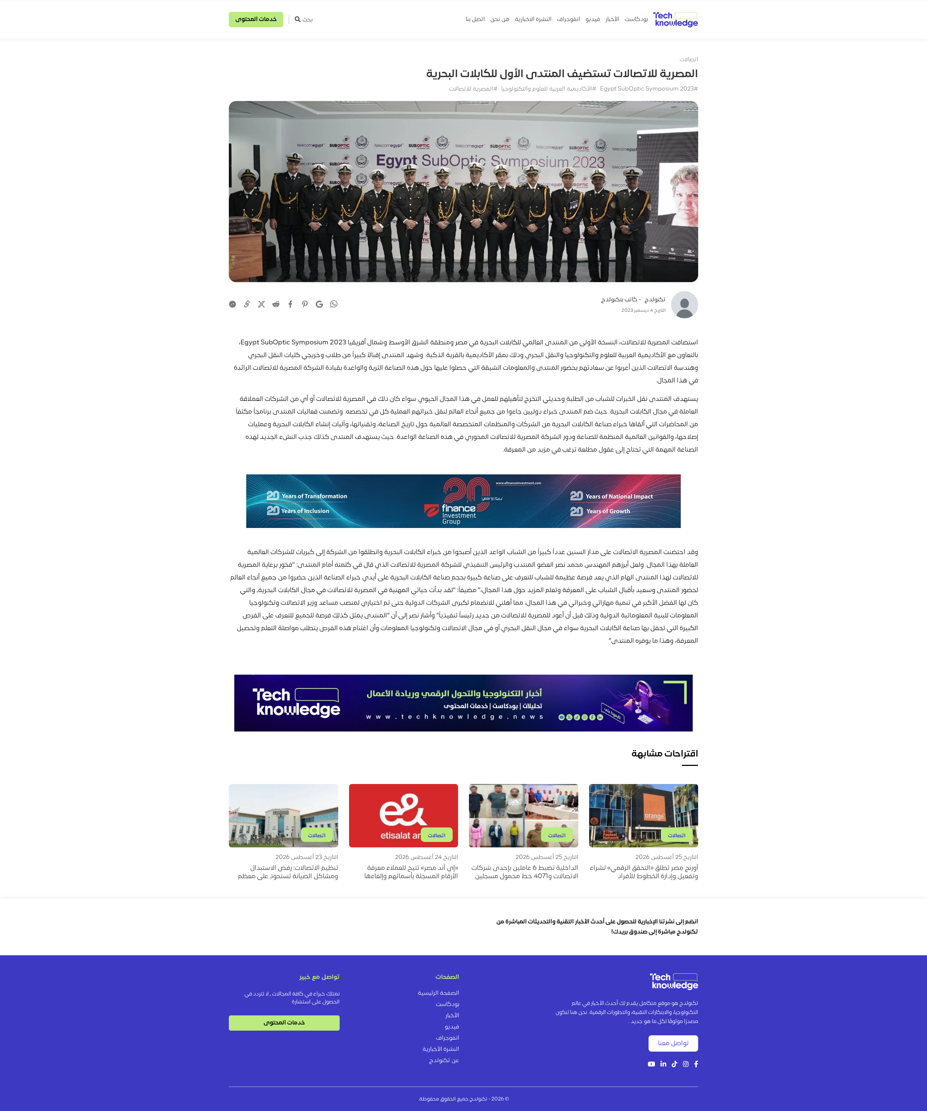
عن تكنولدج (444, 1061)
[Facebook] (290, 304)
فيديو (593, 19)
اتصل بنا (475, 19)
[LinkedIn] (663, 1064)
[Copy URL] (247, 304)
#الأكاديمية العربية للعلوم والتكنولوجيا (548, 89)
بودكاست (636, 19)
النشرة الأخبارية (441, 1049)
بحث (307, 20)
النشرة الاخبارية (533, 19)
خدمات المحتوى (256, 19)
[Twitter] (261, 304)
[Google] (319, 304)
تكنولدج (655, 300)
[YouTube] (651, 1064)
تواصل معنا (673, 1043)
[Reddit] (276, 304)
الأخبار (612, 19)
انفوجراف (568, 19)
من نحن (499, 19)
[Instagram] (686, 1064)
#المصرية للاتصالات (473, 89)
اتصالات (689, 60)
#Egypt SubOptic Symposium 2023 (649, 89)
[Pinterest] (305, 304)
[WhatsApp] (333, 305)
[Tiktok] (675, 1064)
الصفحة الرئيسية (438, 993)
